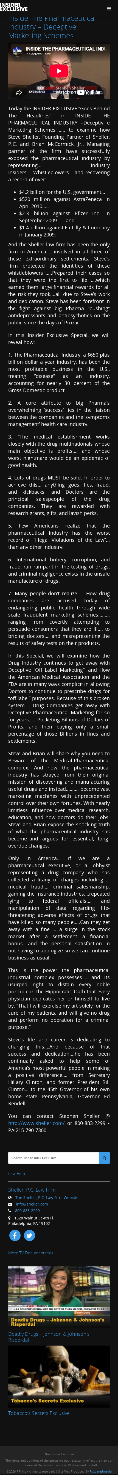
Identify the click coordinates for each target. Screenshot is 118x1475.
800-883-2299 (27, 1210)
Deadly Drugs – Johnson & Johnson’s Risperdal (48, 1337)
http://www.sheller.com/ (36, 1123)
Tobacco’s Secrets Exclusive (39, 1413)
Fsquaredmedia (101, 1471)
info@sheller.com (32, 1204)
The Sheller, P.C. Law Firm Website (46, 1197)
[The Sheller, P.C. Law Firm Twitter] (29, 1235)
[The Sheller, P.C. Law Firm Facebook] (14, 1235)
